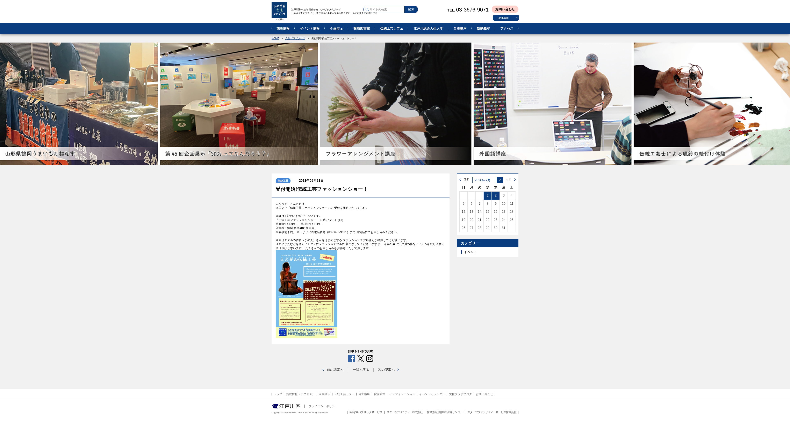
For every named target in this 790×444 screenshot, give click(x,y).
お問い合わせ (505, 9)
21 (479, 220)
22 (487, 220)
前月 (467, 179)
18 (512, 211)
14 (479, 211)
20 (471, 220)
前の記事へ (335, 369)
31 (503, 228)
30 (495, 228)
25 (512, 220)
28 (479, 228)
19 (463, 220)
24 (503, 220)
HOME (275, 38)
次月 (508, 179)
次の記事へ (386, 369)
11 (512, 203)
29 (487, 228)
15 (487, 211)
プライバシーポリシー (323, 406)
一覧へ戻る (361, 369)
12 (463, 211)
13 (471, 211)
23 (495, 220)
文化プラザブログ (295, 38)
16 (495, 211)
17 (503, 211)
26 (463, 228)
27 (471, 228)
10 (503, 203)
